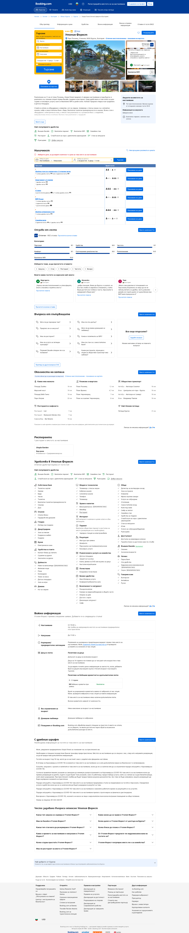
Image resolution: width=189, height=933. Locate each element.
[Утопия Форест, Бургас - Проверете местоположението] (66, 38)
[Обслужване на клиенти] (83, 4)
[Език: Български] (77, 4)
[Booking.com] (43, 4)
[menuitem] (40, 9)
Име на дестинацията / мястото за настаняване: (48, 37)
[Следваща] (153, 60)
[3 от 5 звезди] (67, 31)
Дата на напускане (42, 51)
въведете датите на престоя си (95, 644)
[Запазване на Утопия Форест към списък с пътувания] (138, 32)
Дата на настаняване (43, 45)
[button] (49, 61)
